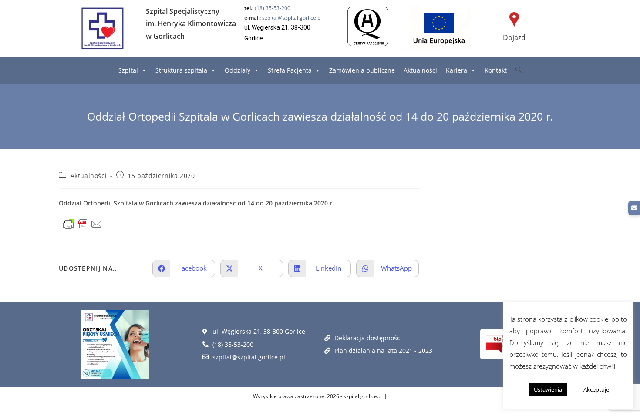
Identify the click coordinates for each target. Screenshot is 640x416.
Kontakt (496, 70)
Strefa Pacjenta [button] (290, 70)
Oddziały (237, 70)
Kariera (456, 70)
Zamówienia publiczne (362, 70)
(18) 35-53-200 (272, 8)
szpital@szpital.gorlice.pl (283, 17)
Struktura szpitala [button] (181, 70)
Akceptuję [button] (596, 389)
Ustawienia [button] (548, 389)
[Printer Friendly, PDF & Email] (83, 224)
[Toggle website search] (518, 70)
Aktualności (420, 70)
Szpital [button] (128, 70)
